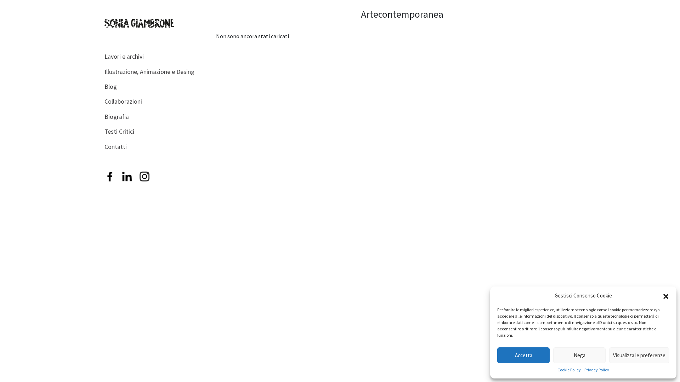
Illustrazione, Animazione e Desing (149, 72)
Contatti (115, 147)
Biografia (116, 117)
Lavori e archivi (124, 56)
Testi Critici (119, 131)
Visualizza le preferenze (639, 355)
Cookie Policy (569, 369)
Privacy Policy (596, 369)
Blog (110, 87)
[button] (665, 295)
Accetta (523, 355)
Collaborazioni (123, 101)
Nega (579, 355)
